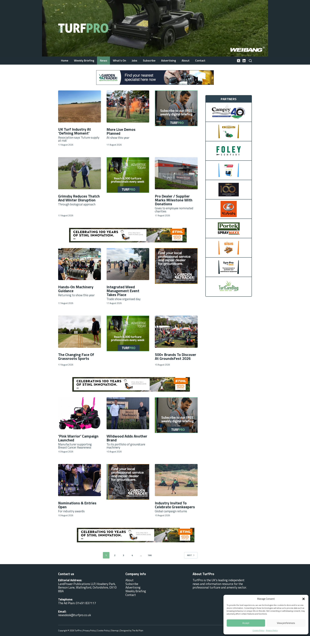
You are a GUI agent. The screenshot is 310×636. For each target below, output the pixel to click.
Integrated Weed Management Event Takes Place (123, 290)
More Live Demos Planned (121, 131)
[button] (303, 598)
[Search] (250, 60)
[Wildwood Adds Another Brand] (128, 413)
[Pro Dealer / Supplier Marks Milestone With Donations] (176, 173)
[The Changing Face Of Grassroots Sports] (79, 332)
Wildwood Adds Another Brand (127, 438)
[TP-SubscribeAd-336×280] (176, 107)
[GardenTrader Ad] (155, 77)
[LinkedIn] (244, 60)
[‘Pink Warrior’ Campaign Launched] (79, 413)
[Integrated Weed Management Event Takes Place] (128, 264)
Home (64, 60)
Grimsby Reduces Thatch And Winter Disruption (79, 198)
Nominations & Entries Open (77, 505)
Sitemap (115, 630)
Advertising (168, 60)
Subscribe (149, 60)
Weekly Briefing (84, 60)
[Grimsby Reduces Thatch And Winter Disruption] (79, 173)
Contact (200, 60)
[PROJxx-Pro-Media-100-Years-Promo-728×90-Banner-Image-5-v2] (128, 235)
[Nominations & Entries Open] (79, 480)
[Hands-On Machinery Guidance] (79, 264)
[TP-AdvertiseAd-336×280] (128, 174)
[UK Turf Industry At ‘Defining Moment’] (79, 106)
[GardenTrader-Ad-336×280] (176, 265)
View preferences (286, 623)
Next (189, 555)
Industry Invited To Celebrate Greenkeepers (175, 505)
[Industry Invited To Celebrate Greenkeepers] (176, 480)
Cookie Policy (258, 630)
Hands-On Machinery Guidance (75, 289)
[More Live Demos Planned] (128, 106)
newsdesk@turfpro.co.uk (74, 615)
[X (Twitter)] (238, 60)
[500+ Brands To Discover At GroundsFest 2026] (176, 332)
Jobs (134, 60)
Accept (245, 623)
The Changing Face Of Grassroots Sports (76, 356)
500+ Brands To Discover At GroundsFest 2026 (175, 356)
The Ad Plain (137, 630)
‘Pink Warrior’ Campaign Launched (78, 438)
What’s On (119, 60)
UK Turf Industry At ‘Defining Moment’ (74, 131)
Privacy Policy (272, 630)
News (103, 60)
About (186, 60)
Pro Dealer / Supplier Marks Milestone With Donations (173, 200)
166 (150, 555)
